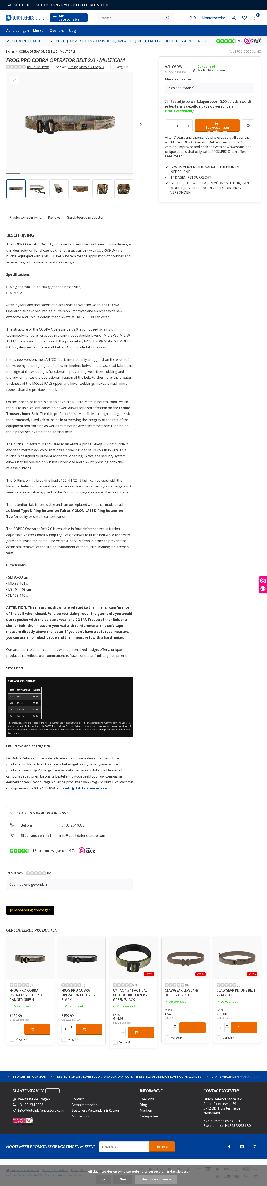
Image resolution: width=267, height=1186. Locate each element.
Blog (72, 30)
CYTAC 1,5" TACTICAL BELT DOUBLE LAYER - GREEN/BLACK (130, 995)
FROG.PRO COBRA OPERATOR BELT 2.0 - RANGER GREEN (27, 995)
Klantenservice (213, 17)
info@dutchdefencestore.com (82, 835)
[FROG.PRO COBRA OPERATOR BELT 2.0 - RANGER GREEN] (30, 958)
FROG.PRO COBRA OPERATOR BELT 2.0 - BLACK (78, 995)
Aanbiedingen (17, 30)
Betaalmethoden (85, 1104)
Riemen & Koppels (91, 67)
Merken (39, 30)
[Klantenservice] (52, 1090)
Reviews (54, 217)
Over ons (57, 30)
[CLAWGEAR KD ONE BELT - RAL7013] (237, 958)
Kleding (73, 67)
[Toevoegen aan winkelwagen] (37, 1029)
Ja (103, 1179)
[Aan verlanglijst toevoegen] (47, 943)
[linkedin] (254, 1146)
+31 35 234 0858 (71, 825)
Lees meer (173, 156)
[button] (141, 124)
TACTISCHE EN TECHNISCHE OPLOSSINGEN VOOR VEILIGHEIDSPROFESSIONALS (58, 5)
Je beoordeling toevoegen (30, 910)
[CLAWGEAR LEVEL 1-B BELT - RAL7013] (185, 958)
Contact (78, 1099)
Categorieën (149, 1116)
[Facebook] (229, 1146)
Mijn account (82, 1116)
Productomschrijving (25, 217)
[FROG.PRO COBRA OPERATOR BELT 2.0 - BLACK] (81, 958)
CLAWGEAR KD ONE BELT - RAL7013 (236, 992)
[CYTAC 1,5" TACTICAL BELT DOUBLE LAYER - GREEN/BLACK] (133, 958)
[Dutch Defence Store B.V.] (25, 17)
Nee (123, 1179)
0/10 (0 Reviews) (38, 67)
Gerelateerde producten (85, 217)
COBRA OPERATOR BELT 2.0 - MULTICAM (47, 51)
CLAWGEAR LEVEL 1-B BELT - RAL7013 (181, 992)
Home (10, 51)
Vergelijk (122, 67)
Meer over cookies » (156, 1179)
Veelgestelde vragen (34, 1099)
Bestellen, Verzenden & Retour (96, 1110)
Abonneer (162, 1146)
